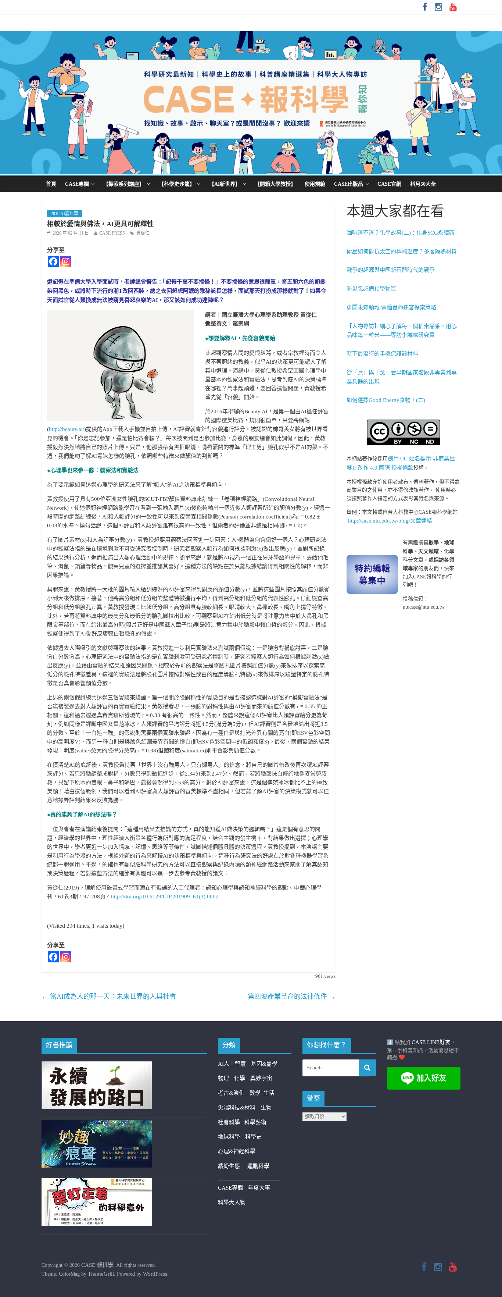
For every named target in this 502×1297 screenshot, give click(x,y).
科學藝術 (255, 1122)
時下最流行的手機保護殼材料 (382, 354)
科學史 (253, 1137)
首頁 (51, 184)
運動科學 (258, 1166)
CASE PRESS (112, 233)
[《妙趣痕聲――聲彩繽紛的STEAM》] (97, 1124)
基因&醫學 (264, 1064)
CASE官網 (389, 184)
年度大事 (259, 1188)
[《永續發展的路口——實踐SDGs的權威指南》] (97, 1066)
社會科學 (231, 1122)
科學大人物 (231, 1202)
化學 (239, 1078)
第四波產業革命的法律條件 (292, 996)
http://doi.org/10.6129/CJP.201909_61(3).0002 (165, 896)
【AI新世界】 (224, 184)
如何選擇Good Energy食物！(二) (386, 400)
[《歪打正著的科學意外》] (97, 1183)
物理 (223, 1078)
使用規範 (315, 184)
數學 (256, 1093)
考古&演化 (231, 1093)
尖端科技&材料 (236, 1108)
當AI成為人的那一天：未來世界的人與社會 (109, 996)
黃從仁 (143, 233)
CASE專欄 (77, 184)
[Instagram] (65, 261)
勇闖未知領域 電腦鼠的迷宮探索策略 (391, 307)
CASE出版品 (348, 184)
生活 (269, 1093)
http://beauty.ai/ (66, 429)
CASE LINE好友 (431, 1042)
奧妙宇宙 (261, 1078)
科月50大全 (423, 184)
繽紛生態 (232, 1166)
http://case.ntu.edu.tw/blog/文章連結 (390, 521)
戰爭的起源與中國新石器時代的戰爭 (391, 270)
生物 (266, 1108)
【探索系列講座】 (123, 184)
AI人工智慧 (232, 1064)
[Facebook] (53, 261)
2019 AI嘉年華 (64, 213)
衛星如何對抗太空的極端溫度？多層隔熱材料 (402, 251)
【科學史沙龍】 (177, 184)
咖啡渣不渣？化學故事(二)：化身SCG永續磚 (401, 233)
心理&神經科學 (236, 1151)
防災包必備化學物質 (371, 289)
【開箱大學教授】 (275, 184)
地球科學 (229, 1137)
